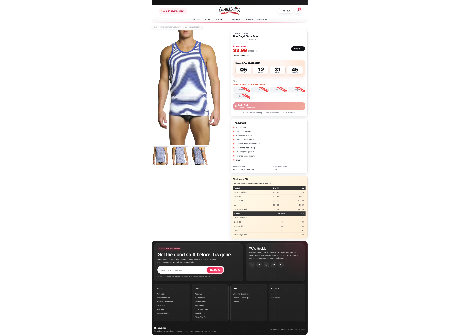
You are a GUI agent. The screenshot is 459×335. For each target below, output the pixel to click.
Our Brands (161, 305)
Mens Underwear (163, 298)
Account (274, 294)
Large (296, 90)
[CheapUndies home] (229, 11)
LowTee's (249, 20)
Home (155, 27)
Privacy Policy (274, 329)
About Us (198, 294)
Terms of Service (287, 329)
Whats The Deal (201, 317)
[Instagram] (266, 264)
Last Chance (235, 20)
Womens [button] (220, 20)
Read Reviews (200, 301)
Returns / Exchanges (241, 298)
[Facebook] (252, 264)
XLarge (242, 96)
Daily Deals (196, 20)
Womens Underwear (164, 301)
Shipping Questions (241, 294)
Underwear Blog (201, 309)
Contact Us (237, 301)
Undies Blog (262, 20)
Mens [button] (207, 20)
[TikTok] (281, 264)
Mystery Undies (162, 313)
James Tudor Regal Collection (171, 27)
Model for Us (200, 313)
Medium (278, 90)
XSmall (242, 90)
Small (260, 90)
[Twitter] (259, 264)
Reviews (252, 40)
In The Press (200, 298)
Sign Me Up (215, 270)
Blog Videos (199, 305)
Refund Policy (300, 329)
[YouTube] (273, 264)
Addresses (275, 298)
